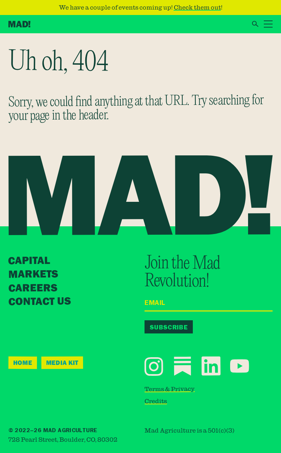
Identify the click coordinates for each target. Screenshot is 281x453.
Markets (33, 274)
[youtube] (240, 366)
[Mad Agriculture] (19, 24)
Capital (29, 261)
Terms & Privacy (170, 388)
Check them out (197, 7)
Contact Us (39, 302)
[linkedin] (212, 365)
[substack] (183, 365)
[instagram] (155, 366)
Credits (156, 401)
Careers (32, 288)
